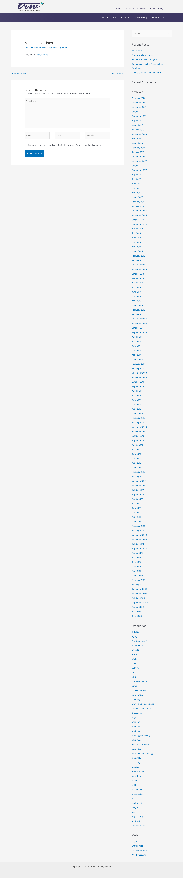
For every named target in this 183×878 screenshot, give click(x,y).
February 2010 (138, 580)
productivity (137, 789)
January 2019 (138, 129)
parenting (136, 776)
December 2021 (139, 102)
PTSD (134, 798)
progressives (138, 794)
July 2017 (136, 179)
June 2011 (136, 508)
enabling (136, 731)
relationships (138, 803)
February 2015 (138, 310)
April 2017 (136, 192)
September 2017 (139, 170)
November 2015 (139, 269)
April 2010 (136, 571)
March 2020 (137, 125)
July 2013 (136, 395)
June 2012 (136, 454)
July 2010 (136, 557)
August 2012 (137, 445)
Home (105, 17)
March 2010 (137, 575)
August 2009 (138, 607)
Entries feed (137, 846)
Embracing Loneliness (142, 55)
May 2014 (136, 350)
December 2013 (139, 373)
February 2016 (138, 255)
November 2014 (139, 323)
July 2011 (136, 503)
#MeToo (135, 632)
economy (136, 722)
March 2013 (137, 413)
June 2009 (137, 616)
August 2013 (138, 391)
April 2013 (136, 409)
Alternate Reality (139, 641)
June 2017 (136, 183)
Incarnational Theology (142, 753)
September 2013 (139, 386)
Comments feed (139, 850)
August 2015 (137, 282)
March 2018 (137, 143)
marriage (136, 767)
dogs (134, 717)
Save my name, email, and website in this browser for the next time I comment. (65, 145)
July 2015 (136, 287)
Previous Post (19, 73)
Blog (114, 17)
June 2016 (136, 237)
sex (133, 812)
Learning (136, 762)
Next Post (117, 73)
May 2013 (136, 404)
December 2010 (139, 535)
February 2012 (138, 472)
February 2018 (138, 147)
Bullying (135, 668)
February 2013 (138, 418)
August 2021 (137, 120)
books (134, 659)
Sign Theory (137, 816)
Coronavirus (137, 695)
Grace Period (138, 50)
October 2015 (138, 274)
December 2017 (139, 156)
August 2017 (137, 174)
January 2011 (138, 530)
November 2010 (139, 539)
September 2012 (139, 440)
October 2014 (138, 328)
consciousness (139, 690)
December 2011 (139, 481)
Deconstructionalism (141, 708)
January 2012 (138, 476)
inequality (136, 758)
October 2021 (138, 111)
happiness (136, 740)
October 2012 (138, 436)
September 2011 (139, 494)
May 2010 (136, 566)
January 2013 (138, 422)
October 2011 (138, 490)
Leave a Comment (33, 47)
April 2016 (136, 246)
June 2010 (136, 562)
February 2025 (138, 98)
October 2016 (138, 219)
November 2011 (139, 485)
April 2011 (136, 517)
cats (134, 672)
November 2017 (139, 161)
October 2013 (138, 382)
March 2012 (137, 467)
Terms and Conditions (135, 8)
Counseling (141, 17)
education (136, 726)
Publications (158, 17)
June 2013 (137, 400)
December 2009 (139, 589)
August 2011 (137, 499)
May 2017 (136, 188)
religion (135, 807)
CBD (134, 677)
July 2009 (136, 611)
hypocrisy (136, 749)
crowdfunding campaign (143, 704)
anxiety (135, 654)
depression (137, 713)
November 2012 (139, 431)
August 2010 (137, 553)
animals (135, 650)
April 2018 (136, 138)
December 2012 (139, 427)
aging (134, 636)
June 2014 (137, 346)
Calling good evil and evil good (146, 72)
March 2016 (137, 251)
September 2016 (139, 224)
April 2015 (136, 300)
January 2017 (138, 206)
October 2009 (138, 598)
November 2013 (139, 377)
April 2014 (136, 355)
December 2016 (139, 210)
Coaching (126, 17)
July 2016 (136, 233)
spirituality (137, 821)
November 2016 (139, 215)
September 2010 (139, 548)
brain (134, 663)
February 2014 (138, 364)
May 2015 (136, 296)
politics (135, 785)
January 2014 (138, 368)
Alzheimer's (137, 645)
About (118, 8)
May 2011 (136, 512)
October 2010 (138, 544)
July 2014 (136, 341)
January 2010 (138, 584)
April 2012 (136, 463)
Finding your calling (141, 735)
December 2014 (139, 318)
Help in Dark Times (141, 744)
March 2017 (137, 197)
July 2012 (136, 449)
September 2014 (139, 332)
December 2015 (139, 264)
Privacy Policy (156, 8)
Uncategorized (50, 47)
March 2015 (137, 305)
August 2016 (137, 228)
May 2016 (136, 242)
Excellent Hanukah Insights (144, 59)
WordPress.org (139, 855)
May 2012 (136, 458)
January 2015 (138, 314)
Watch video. (42, 54)
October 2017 (138, 165)
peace (134, 780)
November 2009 (139, 593)
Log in (134, 841)
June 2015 (136, 292)
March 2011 (137, 521)
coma (134, 686)
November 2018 (139, 134)
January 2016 (138, 260)
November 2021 (139, 107)
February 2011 (138, 526)
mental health (138, 771)
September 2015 (139, 278)
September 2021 (139, 116)
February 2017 (138, 201)
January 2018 (138, 152)
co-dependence (139, 681)
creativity (136, 699)
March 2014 (137, 359)
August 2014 (138, 337)
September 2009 (140, 602)
